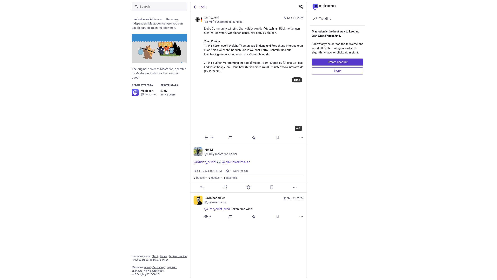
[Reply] (202, 187)
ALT (298, 128)
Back (202, 7)
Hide (297, 79)
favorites (230, 177)
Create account (338, 62)
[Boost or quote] (230, 137)
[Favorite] (253, 137)
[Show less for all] (301, 6)
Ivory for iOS (240, 170)
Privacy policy (140, 259)
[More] (301, 137)
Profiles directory (178, 256)
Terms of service (159, 259)
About (155, 256)
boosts (199, 177)
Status (163, 256)
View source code (154, 270)
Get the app (158, 267)
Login (337, 71)
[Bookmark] (277, 137)
